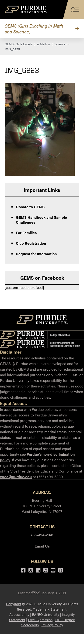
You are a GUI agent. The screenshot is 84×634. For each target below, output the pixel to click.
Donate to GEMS (30, 206)
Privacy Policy (52, 624)
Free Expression (40, 619)
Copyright (13, 603)
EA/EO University (45, 614)
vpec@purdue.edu (16, 476)
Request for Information (36, 253)
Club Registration (31, 243)
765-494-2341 (42, 534)
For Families (26, 232)
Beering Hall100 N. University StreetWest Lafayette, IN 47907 (42, 506)
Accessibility (19, 614)
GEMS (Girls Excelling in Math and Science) (34, 28)
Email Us (42, 546)
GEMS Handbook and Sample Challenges (41, 220)
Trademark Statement (49, 609)
